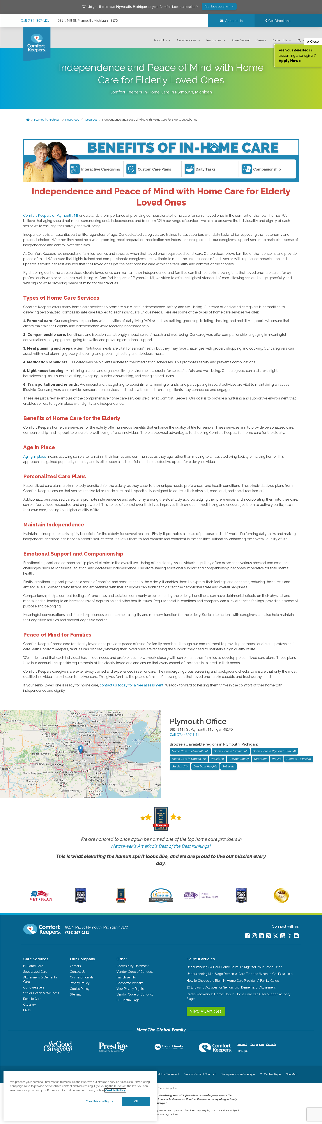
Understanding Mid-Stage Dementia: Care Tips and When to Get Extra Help (240, 974)
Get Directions (278, 21)
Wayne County (239, 758)
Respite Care (32, 999)
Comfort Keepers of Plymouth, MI (50, 215)
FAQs (27, 1010)
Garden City (180, 766)
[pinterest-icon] (268, 935)
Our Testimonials (82, 977)
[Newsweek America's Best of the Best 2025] (121, 902)
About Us (160, 40)
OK (136, 1101)
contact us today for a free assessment (131, 685)
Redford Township (299, 758)
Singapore (256, 1044)
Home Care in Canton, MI (189, 758)
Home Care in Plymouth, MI (190, 751)
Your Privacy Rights (130, 988)
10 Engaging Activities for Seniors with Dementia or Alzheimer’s (231, 987)
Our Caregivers (33, 987)
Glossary (29, 1004)
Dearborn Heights (205, 766)
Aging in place (34, 456)
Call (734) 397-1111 (35, 21)
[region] (80, 1096)
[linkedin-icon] (261, 935)
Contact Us (279, 40)
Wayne (276, 758)
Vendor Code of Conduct (135, 971)
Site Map (291, 1074)
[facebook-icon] (247, 935)
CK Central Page (128, 1000)
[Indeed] (289, 936)
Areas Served (241, 40)
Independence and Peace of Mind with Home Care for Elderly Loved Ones (149, 119)
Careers (260, 40)
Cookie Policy (80, 988)
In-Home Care (33, 966)
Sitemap (75, 994)
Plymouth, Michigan (47, 119)
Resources (213, 40)
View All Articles (206, 1011)
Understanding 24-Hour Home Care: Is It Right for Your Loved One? (234, 967)
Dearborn (260, 758)
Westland (217, 758)
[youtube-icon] (282, 935)
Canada (271, 1044)
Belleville (229, 766)
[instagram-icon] (254, 935)
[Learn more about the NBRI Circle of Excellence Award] (281, 902)
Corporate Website (130, 983)
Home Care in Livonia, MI (231, 751)
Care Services (186, 40)
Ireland (242, 1044)
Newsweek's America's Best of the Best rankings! (161, 846)
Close (314, 41)
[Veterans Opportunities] (41, 902)
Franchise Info (126, 977)
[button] (163, 40)
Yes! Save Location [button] (217, 6)
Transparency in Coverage (238, 1074)
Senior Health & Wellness (41, 993)
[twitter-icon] (275, 936)
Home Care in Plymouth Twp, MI (274, 751)
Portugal (242, 1050)
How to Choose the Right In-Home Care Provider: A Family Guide (233, 980)
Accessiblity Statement (133, 966)
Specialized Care (35, 971)
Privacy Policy (80, 983)
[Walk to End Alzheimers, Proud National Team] (201, 899)
